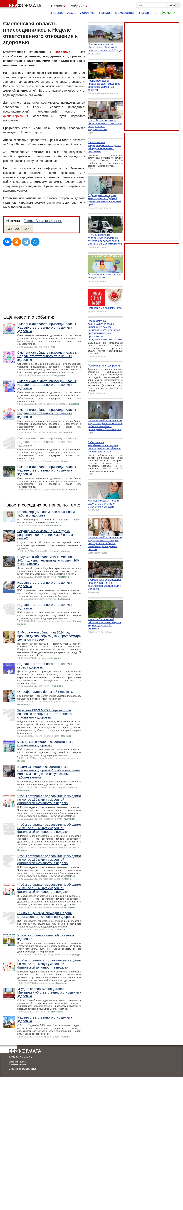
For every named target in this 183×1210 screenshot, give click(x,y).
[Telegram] (26, 242)
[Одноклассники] (16, 242)
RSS (34, 1069)
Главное (57, 12)
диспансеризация (15, 116)
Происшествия (124, 12)
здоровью (62, 52)
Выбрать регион (17, 1064)
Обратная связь (17, 1062)
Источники (87, 12)
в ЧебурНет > (165, 12)
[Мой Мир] (35, 242)
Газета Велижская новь (43, 221)
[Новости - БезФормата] (21, 4)
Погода (104, 12)
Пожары (145, 12)
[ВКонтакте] (7, 242)
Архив (71, 12)
